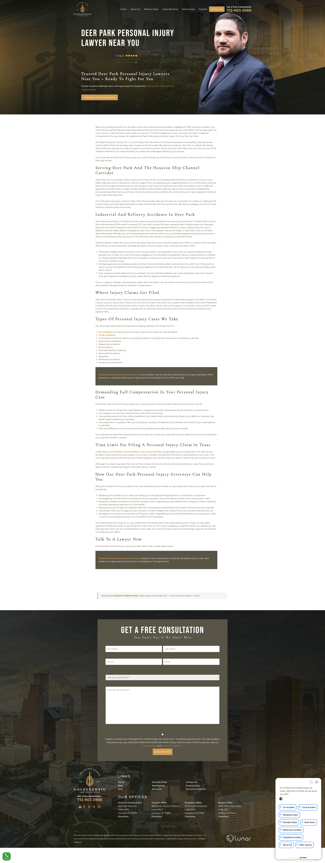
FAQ (120, 789)
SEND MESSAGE (162, 752)
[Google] (80, 806)
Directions (123, 816)
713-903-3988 (239, 10)
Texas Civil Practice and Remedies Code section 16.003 (131, 452)
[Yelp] (89, 806)
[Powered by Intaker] (303, 857)
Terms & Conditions (172, 746)
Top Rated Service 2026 (127, 59)
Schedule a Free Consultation (99, 97)
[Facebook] (84, 806)
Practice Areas (151, 9)
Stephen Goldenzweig (125, 595)
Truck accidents (107, 335)
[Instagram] (99, 806)
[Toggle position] (311, 782)
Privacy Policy (150, 746)
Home (123, 9)
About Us (135, 9)
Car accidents (106, 332)
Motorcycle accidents (110, 341)
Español (203, 9)
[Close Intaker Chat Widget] (317, 782)
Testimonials (188, 9)
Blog (120, 785)
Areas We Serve (170, 9)
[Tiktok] (94, 806)
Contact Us (217, 9)
